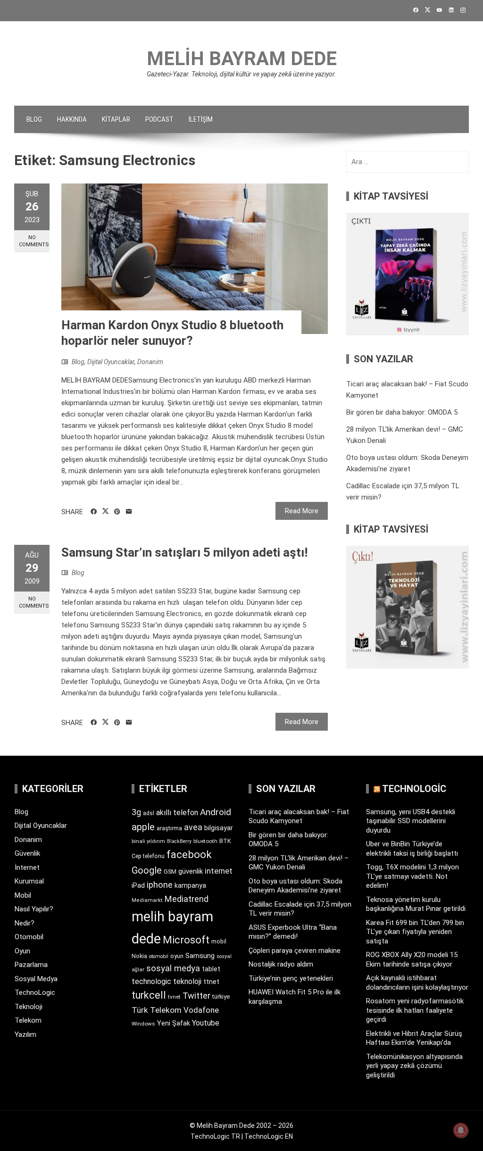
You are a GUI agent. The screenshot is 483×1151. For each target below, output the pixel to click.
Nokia (139, 955)
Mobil (23, 895)
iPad (138, 885)
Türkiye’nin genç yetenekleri (291, 978)
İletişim (201, 119)
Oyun (22, 951)
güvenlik (190, 871)
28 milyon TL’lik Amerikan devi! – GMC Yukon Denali (299, 863)
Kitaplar (116, 119)
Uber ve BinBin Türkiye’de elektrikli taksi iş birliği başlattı (412, 849)
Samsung (200, 956)
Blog (34, 119)
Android (215, 812)
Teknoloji (28, 1006)
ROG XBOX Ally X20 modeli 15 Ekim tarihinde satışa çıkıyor (412, 959)
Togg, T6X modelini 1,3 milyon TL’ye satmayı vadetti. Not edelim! (412, 876)
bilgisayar (218, 828)
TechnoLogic (35, 992)
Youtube (205, 1022)
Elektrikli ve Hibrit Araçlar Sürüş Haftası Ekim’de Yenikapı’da (414, 1038)
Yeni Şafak (173, 1023)
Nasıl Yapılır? (34, 909)
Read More (301, 511)
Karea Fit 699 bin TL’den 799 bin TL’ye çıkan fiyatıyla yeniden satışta (415, 931)
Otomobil (29, 937)
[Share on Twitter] (105, 511)
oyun (176, 955)
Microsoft (186, 940)
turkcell (149, 995)
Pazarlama (31, 964)
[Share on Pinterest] (117, 511)
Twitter (196, 996)
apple (143, 827)
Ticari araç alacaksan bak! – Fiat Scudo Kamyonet (299, 817)
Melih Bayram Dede (242, 59)
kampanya (190, 885)
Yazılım (25, 1034)
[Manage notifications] (460, 1130)
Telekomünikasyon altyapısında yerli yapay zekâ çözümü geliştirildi (414, 1065)
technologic (151, 981)
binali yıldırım (148, 841)
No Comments (34, 241)
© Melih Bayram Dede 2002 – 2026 (241, 1125)
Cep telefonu (148, 856)
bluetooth (205, 841)
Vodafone (201, 1010)
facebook (189, 854)
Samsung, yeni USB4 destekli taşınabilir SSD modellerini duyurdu (410, 821)
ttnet (211, 981)
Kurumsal (29, 881)
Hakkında (72, 119)
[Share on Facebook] (94, 511)
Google (147, 870)
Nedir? (24, 923)
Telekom (28, 1020)
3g (136, 812)
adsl (148, 813)
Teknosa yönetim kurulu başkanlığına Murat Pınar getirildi (416, 904)
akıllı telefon (177, 812)
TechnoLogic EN (268, 1136)
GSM (170, 871)
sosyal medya (173, 968)
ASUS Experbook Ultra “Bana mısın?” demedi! (293, 932)
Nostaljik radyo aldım (281, 964)
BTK (225, 840)
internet (219, 871)
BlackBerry (179, 841)
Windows (143, 1023)
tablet (211, 969)
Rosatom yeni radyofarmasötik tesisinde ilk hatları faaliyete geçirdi (415, 1010)
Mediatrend (186, 899)
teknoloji (187, 981)
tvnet (174, 996)
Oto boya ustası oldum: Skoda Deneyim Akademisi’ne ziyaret (295, 886)
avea (193, 827)
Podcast (159, 119)
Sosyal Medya (36, 979)
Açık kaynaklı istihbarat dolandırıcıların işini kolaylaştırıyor (417, 983)
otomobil (158, 956)
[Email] (129, 511)
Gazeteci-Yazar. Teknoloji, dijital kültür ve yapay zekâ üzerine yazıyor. (241, 74)
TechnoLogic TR (215, 1136)
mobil (218, 941)
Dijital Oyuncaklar (110, 362)
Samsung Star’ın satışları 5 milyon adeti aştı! (184, 552)
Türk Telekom (157, 1010)
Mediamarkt (147, 900)
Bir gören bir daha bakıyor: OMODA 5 (402, 412)
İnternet (27, 867)
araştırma (169, 828)
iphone (160, 885)
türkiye (221, 996)
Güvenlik (27, 853)
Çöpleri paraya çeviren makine (295, 950)
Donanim (150, 362)
